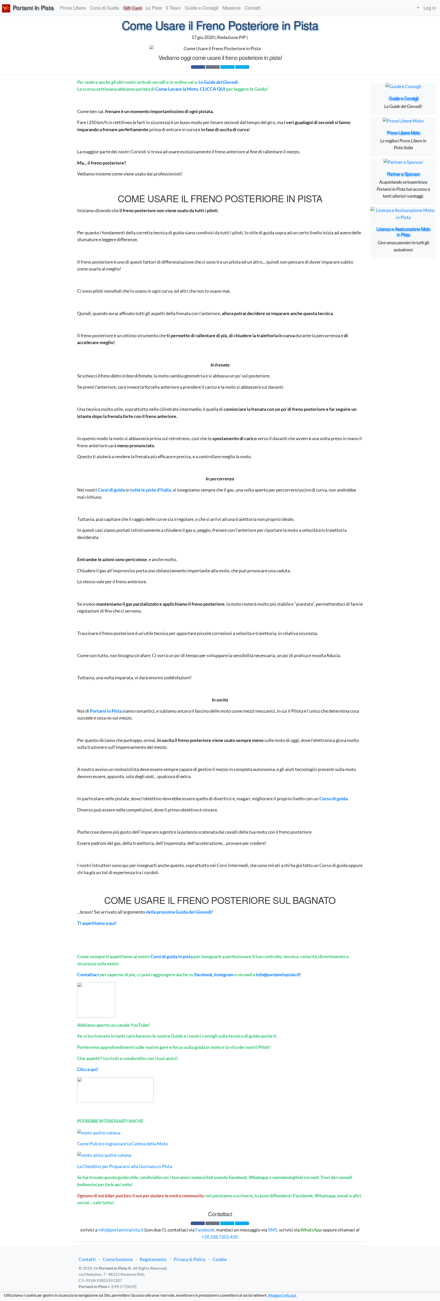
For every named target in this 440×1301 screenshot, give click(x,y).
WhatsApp (311, 1229)
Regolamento (153, 1259)
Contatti (87, 1259)
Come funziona (118, 1259)
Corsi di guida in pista (171, 956)
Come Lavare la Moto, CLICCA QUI (190, 89)
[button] (416, 7)
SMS (272, 1229)
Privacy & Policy (189, 1259)
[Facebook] (198, 67)
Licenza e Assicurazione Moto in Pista (403, 231)
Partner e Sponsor (403, 173)
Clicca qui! (87, 1069)
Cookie (220, 1259)
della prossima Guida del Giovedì (179, 912)
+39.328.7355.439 (219, 1237)
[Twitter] (228, 67)
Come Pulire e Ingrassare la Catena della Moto (122, 1143)
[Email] (213, 67)
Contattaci (88, 974)
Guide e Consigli (403, 98)
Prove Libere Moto (403, 132)
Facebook (204, 1229)
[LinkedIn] (242, 67)
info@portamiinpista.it (277, 974)
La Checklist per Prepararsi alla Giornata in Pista (124, 1166)
